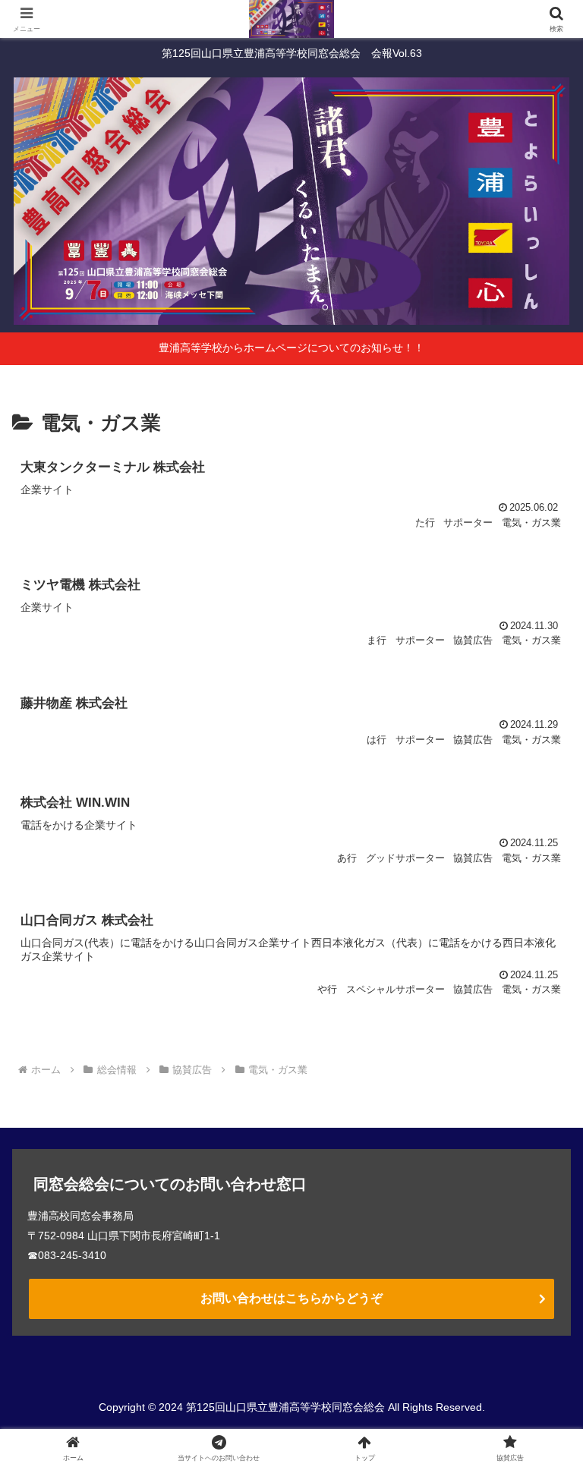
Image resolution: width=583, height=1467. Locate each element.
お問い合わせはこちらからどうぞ (291, 1298)
